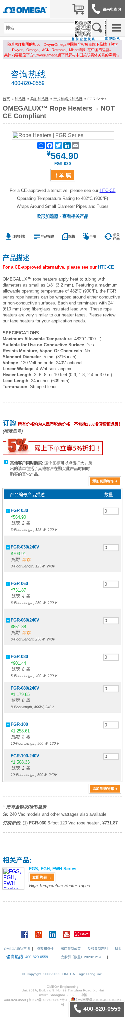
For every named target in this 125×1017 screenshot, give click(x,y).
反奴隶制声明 (98, 949)
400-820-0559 (28, 83)
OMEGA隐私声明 (17, 949)
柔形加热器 (39, 99)
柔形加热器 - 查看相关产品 (62, 216)
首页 (6, 99)
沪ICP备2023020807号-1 (48, 1000)
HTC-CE (108, 190)
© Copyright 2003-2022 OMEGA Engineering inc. (62, 974)
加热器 (20, 99)
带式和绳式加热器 (68, 99)
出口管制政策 (71, 949)
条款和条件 (45, 949)
